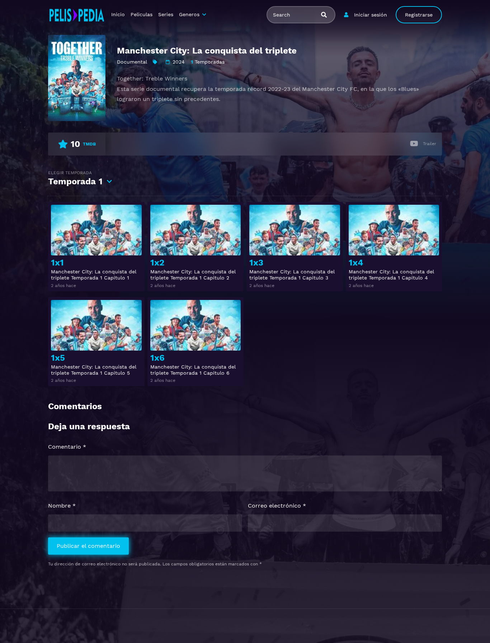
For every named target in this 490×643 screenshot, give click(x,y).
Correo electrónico (277, 505)
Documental (132, 62)
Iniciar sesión (370, 15)
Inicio (118, 14)
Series (165, 14)
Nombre (62, 505)
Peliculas (141, 14)
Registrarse (419, 15)
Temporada (75, 178)
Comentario (67, 446)
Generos (189, 14)
